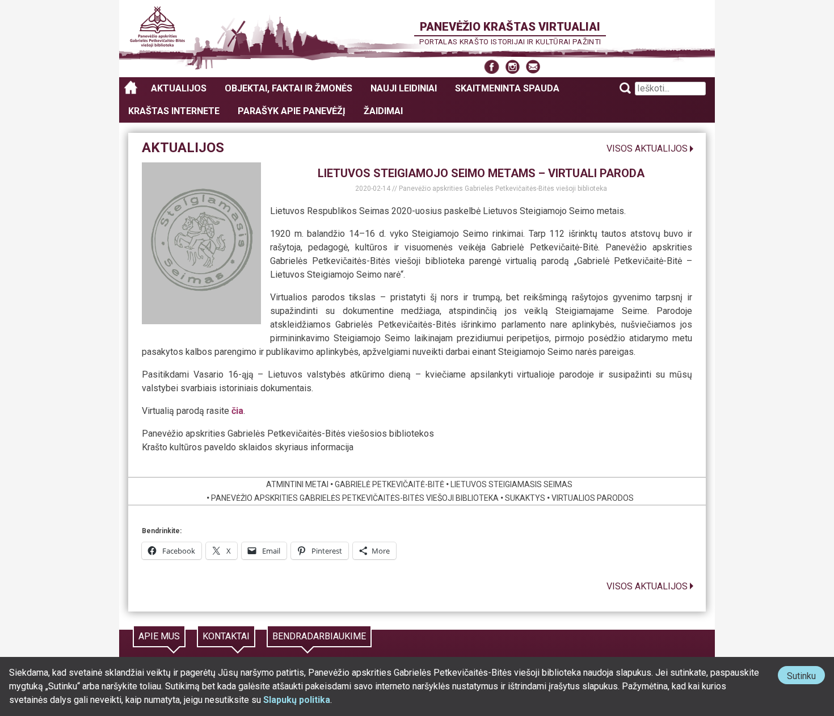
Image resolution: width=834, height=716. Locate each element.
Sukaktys (525, 498)
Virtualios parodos (592, 498)
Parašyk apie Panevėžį (292, 111)
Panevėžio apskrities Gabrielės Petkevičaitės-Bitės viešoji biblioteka (503, 188)
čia (237, 410)
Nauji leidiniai (403, 88)
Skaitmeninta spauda (507, 88)
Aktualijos (179, 88)
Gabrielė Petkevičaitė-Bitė (389, 484)
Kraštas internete (174, 111)
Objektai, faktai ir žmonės (288, 88)
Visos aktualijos (647, 148)
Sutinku (806, 677)
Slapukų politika (296, 699)
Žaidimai (383, 111)
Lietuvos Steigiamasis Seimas (511, 484)
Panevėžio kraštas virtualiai (510, 27)
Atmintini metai (297, 484)
